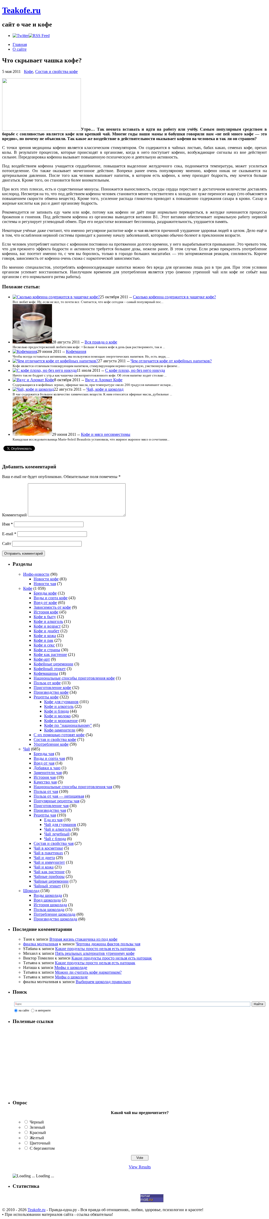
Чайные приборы (49, 876)
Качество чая (45, 782)
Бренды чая (44, 753)
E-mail (9, 534)
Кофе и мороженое (61, 720)
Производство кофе (51, 692)
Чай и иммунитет (49, 862)
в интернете (43, 1010)
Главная (20, 44)
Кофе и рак (43, 640)
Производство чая (50, 810)
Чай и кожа (44, 867)
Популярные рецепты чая (56, 801)
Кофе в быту (45, 616)
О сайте (20, 49)
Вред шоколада (47, 900)
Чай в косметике (48, 848)
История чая (45, 777)
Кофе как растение (50, 654)
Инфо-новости (36, 574)
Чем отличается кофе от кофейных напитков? (171, 361)
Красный (38, 1132)
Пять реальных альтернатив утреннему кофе (94, 953)
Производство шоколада (55, 919)
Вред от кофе (45, 602)
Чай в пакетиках (48, 853)
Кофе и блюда (56, 711)
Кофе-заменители (59, 730)
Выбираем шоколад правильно (103, 981)
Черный (37, 1122)
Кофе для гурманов (61, 701)
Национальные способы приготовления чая (73, 787)
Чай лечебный (57, 834)
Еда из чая (53, 820)
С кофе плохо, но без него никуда (135, 370)
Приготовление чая (51, 805)
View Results (140, 1167)
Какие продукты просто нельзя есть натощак (95, 948)
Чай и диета (44, 857)
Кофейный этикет (50, 668)
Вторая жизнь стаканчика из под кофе (83, 939)
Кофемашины (46, 673)
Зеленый (37, 1127)
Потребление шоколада (54, 914)
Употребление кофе (51, 744)
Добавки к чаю (47, 768)
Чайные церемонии (51, 881)
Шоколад (31, 890)
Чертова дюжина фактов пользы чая (108, 944)
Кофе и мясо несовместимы (105, 434)
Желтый (37, 1138)
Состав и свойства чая (54, 843)
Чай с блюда (55, 838)
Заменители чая (48, 772)
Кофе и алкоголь (48, 621)
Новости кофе (46, 579)
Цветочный (40, 1143)
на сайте (24, 1010)
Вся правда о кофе (101, 342)
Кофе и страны (47, 650)
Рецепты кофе (46, 697)
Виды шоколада (48, 895)
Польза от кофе (47, 683)
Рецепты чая (45, 815)
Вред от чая (44, 763)
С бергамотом (42, 1148)
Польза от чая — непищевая (59, 796)
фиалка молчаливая (40, 944)
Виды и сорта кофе (51, 598)
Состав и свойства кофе (56, 71)
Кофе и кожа (45, 635)
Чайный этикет (47, 886)
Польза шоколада (49, 909)
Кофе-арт (42, 659)
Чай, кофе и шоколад (104, 389)
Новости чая (45, 583)
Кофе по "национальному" (68, 725)
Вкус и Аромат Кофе (103, 380)
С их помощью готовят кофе (59, 735)
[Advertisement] (45, 1062)
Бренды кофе (45, 593)
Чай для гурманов (60, 824)
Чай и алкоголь (57, 829)
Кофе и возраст (47, 626)
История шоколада (50, 905)
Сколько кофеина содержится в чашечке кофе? (174, 297)
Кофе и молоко (57, 716)
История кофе (46, 612)
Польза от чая (46, 791)
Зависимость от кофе (52, 607)
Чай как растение (49, 872)
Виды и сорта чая (49, 758)
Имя (7, 524)
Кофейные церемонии (53, 664)
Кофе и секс (44, 645)
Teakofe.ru (21, 10)
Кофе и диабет (46, 631)
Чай (26, 749)
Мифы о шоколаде (70, 967)
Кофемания (76, 351)
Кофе (28, 71)
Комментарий (14, 515)
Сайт (6, 543)
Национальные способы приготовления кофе (74, 678)
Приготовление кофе (52, 687)
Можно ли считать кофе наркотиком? (88, 972)
